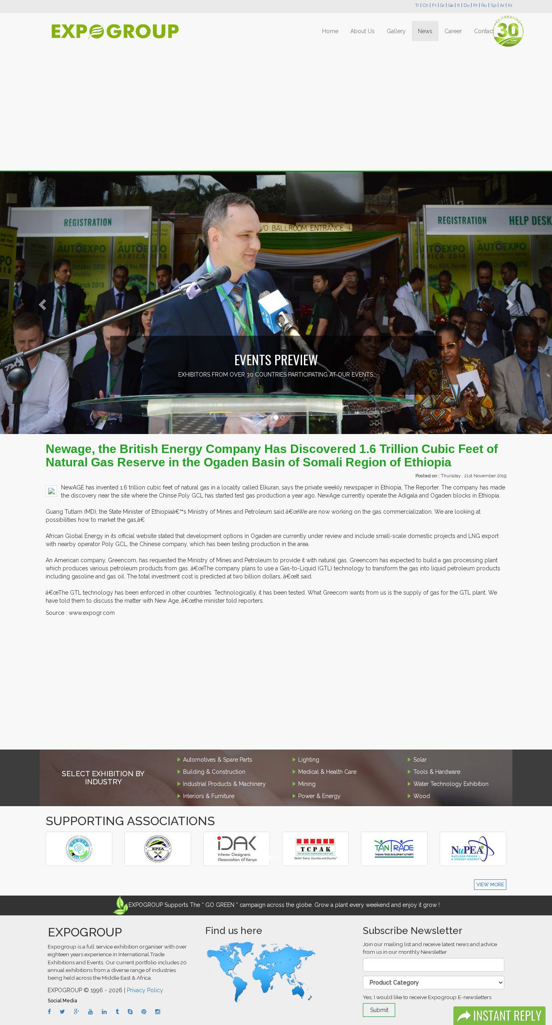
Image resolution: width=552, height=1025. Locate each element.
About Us (362, 31)
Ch (425, 5)
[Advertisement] (276, 106)
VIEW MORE (490, 884)
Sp (493, 5)
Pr (475, 5)
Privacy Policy (145, 990)
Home (330, 31)
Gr (442, 5)
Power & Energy (319, 796)
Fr (434, 5)
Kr (510, 5)
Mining (307, 784)
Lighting (308, 759)
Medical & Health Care (327, 772)
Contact (484, 31)
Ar (502, 5)
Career (453, 31)
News (425, 31)
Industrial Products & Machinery (224, 784)
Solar (420, 759)
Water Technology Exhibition (451, 784)
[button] (41, 302)
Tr (417, 5)
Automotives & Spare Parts (217, 759)
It (458, 5)
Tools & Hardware (436, 772)
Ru (484, 5)
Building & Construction (214, 772)
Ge (450, 5)
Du (467, 5)
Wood (421, 796)
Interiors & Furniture (208, 796)
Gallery (396, 31)
